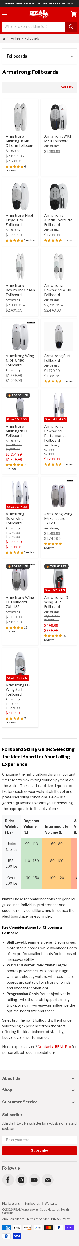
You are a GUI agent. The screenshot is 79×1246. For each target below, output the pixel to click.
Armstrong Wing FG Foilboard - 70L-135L (20, 602)
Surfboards (32, 1203)
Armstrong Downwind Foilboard (15, 518)
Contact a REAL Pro (54, 1047)
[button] (15, 166)
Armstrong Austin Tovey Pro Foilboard (58, 220)
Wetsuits (51, 1203)
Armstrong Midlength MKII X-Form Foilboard (20, 141)
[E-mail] (47, 1179)
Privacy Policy (60, 1219)
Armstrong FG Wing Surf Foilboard (18, 689)
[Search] (71, 27)
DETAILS (67, 3)
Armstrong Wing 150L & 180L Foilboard (20, 360)
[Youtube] (34, 1179)
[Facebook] (7, 1179)
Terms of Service (38, 1219)
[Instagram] (21, 1179)
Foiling (15, 38)
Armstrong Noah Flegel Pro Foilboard (20, 220)
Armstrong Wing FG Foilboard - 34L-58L (58, 518)
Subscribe (39, 1150)
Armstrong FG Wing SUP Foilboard (56, 602)
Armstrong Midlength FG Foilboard (17, 431)
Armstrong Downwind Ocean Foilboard (20, 290)
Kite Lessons (11, 1203)
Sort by (67, 87)
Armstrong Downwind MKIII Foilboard (57, 290)
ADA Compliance (13, 1219)
